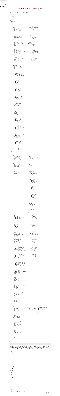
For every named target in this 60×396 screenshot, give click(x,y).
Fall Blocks (16, 29)
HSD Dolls (18, 128)
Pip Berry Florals (31, 171)
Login (14, 12)
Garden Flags (31, 203)
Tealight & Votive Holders (35, 39)
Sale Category (27, 306)
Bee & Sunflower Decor (18, 67)
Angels (15, 57)
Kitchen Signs (18, 99)
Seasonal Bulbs (17, 158)
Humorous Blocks (17, 31)
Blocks (14, 27)
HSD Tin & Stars (19, 133)
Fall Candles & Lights (17, 286)
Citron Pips (34, 182)
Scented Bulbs (16, 157)
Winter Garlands (19, 254)
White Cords (16, 170)
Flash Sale (29, 313)
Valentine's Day (15, 232)
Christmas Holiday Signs (20, 247)
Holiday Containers (17, 281)
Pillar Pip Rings (34, 174)
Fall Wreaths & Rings (19, 292)
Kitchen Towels (18, 332)
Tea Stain (33, 195)
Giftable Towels (34, 247)
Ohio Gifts (33, 227)
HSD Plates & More (19, 132)
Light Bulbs (14, 155)
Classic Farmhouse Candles (35, 53)
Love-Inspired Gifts (35, 225)
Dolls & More (15, 39)
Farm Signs (18, 95)
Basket (12, 18)
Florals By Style (29, 162)
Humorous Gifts (34, 228)
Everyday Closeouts (32, 308)
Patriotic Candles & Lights (18, 234)
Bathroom (14, 307)
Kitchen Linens (16, 117)
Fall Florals (30, 156)
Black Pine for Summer (20, 75)
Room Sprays (33, 60)
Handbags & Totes (35, 234)
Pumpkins (16, 293)
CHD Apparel (18, 138)
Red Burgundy (34, 193)
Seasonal (10, 212)
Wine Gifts (33, 226)
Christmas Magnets (19, 248)
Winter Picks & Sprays (20, 253)
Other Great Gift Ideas (34, 233)
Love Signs (18, 91)
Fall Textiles (16, 301)
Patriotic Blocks (17, 33)
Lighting (10, 152)
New (36, 304)
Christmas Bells (18, 258)
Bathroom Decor (17, 310)
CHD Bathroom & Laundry (20, 140)
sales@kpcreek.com (21, 349)
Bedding (15, 113)
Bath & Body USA (35, 261)
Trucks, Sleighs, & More (20, 266)
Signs (15, 87)
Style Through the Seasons (19, 73)
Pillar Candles (33, 30)
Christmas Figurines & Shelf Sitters (20, 250)
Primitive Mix (34, 189)
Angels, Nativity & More (20, 268)
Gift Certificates (34, 239)
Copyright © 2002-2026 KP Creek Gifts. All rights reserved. (19, 391)
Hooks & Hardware (16, 105)
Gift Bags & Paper (17, 272)
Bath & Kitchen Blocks (18, 37)
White (33, 196)
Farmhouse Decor (16, 46)
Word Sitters (16, 59)
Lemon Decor (16, 68)
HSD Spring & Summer (20, 125)
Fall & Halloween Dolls (18, 299)
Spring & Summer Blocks (18, 35)
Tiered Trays (16, 72)
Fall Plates (16, 300)
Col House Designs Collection (19, 51)
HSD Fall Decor (18, 126)
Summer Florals (31, 159)
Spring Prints (18, 82)
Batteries (32, 29)
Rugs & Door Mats (17, 118)
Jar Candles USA (34, 253)
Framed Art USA (34, 259)
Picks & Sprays (32, 177)
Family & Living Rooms (16, 317)
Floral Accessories (30, 206)
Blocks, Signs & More (18, 243)
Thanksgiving (16, 294)
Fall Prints (18, 81)
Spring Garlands (18, 219)
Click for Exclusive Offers (14, 387)
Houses (15, 54)
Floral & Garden (26, 152)
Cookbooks (34, 238)
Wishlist (12, 16)
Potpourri (32, 61)
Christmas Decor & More (17, 242)
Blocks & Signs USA (35, 258)
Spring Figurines (18, 64)
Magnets (14, 106)
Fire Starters (31, 64)
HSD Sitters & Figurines (20, 130)
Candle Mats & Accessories (34, 34)
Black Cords (16, 171)
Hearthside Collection (18, 122)
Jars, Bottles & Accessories (19, 49)
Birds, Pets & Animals (18, 56)
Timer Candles (33, 31)
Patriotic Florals (31, 160)
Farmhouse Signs (17, 47)
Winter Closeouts (32, 311)
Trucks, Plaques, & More (18, 58)
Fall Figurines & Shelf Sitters (19, 295)
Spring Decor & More (16, 215)
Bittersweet (18, 288)
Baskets (14, 76)
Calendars (33, 240)
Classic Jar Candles (36, 49)
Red (33, 190)
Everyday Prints (18, 85)
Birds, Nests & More (32, 202)
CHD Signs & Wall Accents (20, 137)
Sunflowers (31, 165)
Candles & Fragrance (29, 24)
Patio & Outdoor (17, 167)
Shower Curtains (17, 309)
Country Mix (34, 186)
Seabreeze (34, 197)
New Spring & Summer (43, 307)
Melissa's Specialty (34, 54)
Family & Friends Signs (20, 94)
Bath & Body (34, 243)
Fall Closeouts (31, 309)
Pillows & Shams (17, 315)
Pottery (15, 330)
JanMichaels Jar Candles (35, 52)
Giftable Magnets (35, 244)
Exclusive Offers (26, 12)
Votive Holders (33, 41)
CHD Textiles (18, 149)
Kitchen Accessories (17, 324)
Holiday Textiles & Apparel (18, 280)
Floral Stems (31, 163)
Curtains (15, 112)
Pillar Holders (33, 36)
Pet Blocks (16, 34)
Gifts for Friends (34, 217)
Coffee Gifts (34, 231)
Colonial (33, 185)
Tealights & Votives (34, 33)
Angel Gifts (33, 232)
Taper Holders (33, 38)
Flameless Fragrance (32, 56)
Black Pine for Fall (19, 74)
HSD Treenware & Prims (20, 134)
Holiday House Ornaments (20, 270)
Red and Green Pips (35, 191)
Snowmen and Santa (19, 259)
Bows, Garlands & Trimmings (21, 269)
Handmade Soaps (17, 323)
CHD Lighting (18, 144)
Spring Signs (18, 97)
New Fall (40, 308)
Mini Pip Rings (34, 173)
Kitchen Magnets (17, 326)
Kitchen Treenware (17, 336)
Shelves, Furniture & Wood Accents (19, 109)
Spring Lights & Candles (18, 221)
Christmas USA (34, 256)
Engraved (17, 89)
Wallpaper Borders (17, 103)
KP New (38, 306)
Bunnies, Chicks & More (20, 227)
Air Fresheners (33, 57)
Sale (24, 304)
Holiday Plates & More (18, 273)
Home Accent (11, 24)
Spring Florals (31, 158)
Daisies (30, 167)
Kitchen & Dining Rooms (17, 319)
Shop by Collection (16, 121)
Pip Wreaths (32, 178)
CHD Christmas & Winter (20, 147)
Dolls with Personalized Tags (19, 45)
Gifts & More (28, 212)
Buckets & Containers (32, 208)
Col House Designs (17, 136)
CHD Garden (18, 143)
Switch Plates (15, 173)
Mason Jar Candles (36, 46)
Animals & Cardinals (19, 264)
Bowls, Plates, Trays (17, 321)
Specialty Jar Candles (36, 47)
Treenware (14, 104)
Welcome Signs (18, 98)
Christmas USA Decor (18, 282)
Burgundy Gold (34, 181)
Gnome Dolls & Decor (18, 66)
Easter (15, 225)
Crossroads (33, 44)
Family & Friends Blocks (18, 30)
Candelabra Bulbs (17, 156)
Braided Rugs (18, 120)
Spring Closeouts (32, 310)
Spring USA (16, 224)
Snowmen (16, 277)
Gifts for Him (34, 220)
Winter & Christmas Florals (33, 157)
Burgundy (33, 180)
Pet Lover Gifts (34, 218)
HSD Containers (19, 129)
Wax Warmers (33, 62)
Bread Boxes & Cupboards (19, 334)
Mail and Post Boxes (17, 50)
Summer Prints (18, 83)
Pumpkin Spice (34, 198)
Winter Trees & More (19, 256)
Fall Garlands (18, 291)
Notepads (33, 235)
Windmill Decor (17, 52)
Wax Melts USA (34, 257)
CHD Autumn (18, 145)
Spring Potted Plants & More (21, 220)
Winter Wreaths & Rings (20, 255)
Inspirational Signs (19, 96)
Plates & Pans (33, 37)
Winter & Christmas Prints (20, 84)
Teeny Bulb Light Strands (18, 168)
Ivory (33, 187)
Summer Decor (17, 238)
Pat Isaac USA (34, 254)
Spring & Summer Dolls (18, 42)
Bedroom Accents (17, 316)
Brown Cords (16, 165)
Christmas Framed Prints (20, 244)
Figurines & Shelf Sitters (17, 53)
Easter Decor (18, 228)
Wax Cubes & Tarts (34, 58)
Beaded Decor (16, 71)
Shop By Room (11, 304)
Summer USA (34, 251)
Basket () (3, 1)
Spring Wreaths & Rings (20, 217)
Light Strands (15, 163)
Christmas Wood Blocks (20, 246)
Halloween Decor (17, 296)
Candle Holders (31, 35)
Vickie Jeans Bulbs (17, 160)
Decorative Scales (17, 69)
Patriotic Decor (16, 236)
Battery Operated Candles (33, 27)
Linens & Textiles (15, 111)
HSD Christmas (18, 123)
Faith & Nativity (16, 279)
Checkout (10, 22)
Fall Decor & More (16, 284)
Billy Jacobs (18, 80)
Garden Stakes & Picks (32, 205)
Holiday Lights (16, 276)
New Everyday (41, 310)
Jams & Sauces (17, 337)
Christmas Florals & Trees (18, 251)
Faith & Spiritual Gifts (35, 230)
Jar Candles (31, 43)
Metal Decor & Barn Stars (18, 102)
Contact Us (21, 12)
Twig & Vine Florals (32, 168)
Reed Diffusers (33, 59)
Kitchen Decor (16, 325)
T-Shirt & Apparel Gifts (35, 236)
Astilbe (30, 166)
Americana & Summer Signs (21, 92)
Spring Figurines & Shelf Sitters (19, 230)
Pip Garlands (32, 175)
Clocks (14, 38)
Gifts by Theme (32, 224)
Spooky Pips (34, 194)
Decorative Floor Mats (20, 119)
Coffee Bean (34, 183)
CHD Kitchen (18, 141)
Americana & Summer (16, 233)
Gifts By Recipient (33, 216)
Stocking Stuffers (17, 278)
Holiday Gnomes (17, 274)
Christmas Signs (19, 100)
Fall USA (33, 249)
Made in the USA (33, 248)
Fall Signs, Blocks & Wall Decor (19, 285)
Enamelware (16, 322)
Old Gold (33, 188)
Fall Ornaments (17, 297)
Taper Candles (33, 28)
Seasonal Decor (13, 213)
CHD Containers (19, 142)
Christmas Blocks (17, 28)
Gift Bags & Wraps (33, 215)
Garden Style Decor (32, 204)
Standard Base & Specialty (18, 159)
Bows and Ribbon (32, 209)
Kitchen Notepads (17, 327)
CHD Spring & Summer (20, 148)
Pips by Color (32, 179)
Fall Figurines (18, 62)
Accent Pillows (16, 115)
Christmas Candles (17, 249)
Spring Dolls (16, 231)
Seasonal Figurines (17, 60)
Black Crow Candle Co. (34, 51)
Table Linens (18, 333)
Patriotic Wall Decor (17, 239)
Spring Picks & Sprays (19, 218)
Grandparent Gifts (35, 223)
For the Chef (34, 219)
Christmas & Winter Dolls (18, 43)
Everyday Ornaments (16, 107)
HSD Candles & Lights (20, 127)
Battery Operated (17, 164)
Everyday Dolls (16, 41)
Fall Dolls (16, 44)
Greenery (30, 164)
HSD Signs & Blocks (19, 135)
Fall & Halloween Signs (20, 90)
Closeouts (29, 307)
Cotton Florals (31, 170)
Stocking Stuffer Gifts (33, 242)
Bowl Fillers (15, 110)
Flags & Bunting (17, 241)
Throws (15, 314)
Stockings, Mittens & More (20, 265)
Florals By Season (30, 155)
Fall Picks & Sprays (19, 289)
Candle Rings (32, 172)
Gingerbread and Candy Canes (21, 261)
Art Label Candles (36, 45)
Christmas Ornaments (18, 257)
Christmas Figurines (19, 61)
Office (14, 318)
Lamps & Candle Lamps (17, 162)
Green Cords (16, 166)
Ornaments (34, 246)
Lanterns (30, 42)
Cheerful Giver (33, 50)
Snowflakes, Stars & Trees (20, 262)
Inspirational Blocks (17, 36)
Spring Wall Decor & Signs (18, 223)
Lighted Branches (16, 172)
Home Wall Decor (16, 77)
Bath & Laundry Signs (19, 88)
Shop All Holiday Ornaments (21, 271)
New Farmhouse (42, 309)
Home (17, 12)
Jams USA (33, 250)
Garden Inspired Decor (31, 201)
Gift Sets (33, 241)
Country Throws (17, 114)
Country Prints (16, 79)
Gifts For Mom (34, 221)
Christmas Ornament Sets (20, 263)
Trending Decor (15, 65)
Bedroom (14, 311)
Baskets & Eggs (18, 226)
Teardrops (32, 200)
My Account (4, 4)
